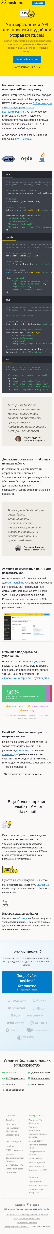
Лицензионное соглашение (27, 1218)
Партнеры (11, 1124)
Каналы (10, 1154)
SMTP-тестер (35, 1158)
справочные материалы (16, 678)
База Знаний (35, 1181)
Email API (10, 1146)
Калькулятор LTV (38, 1170)
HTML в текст (35, 1140)
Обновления (12, 1134)
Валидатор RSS (36, 1166)
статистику (8, 754)
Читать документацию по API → (23, 773)
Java (8, 299)
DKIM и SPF (43, 884)
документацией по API (15, 582)
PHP (8, 174)
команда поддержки (33, 661)
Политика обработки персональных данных (27, 1214)
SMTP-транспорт (14, 1150)
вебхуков (21, 918)
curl (7, 359)
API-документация (38, 1185)
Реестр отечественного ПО (16, 1226)
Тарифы (10, 1120)
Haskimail (13, 3)
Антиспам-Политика (27, 1222)
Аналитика (12, 1172)
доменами (21, 750)
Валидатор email (37, 1162)
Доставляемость (14, 1164)
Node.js (9, 237)
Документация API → (27, 67)
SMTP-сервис (23, 139)
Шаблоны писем (14, 1168)
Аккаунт (38, 3)
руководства (41, 678)
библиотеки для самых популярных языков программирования (27, 107)
